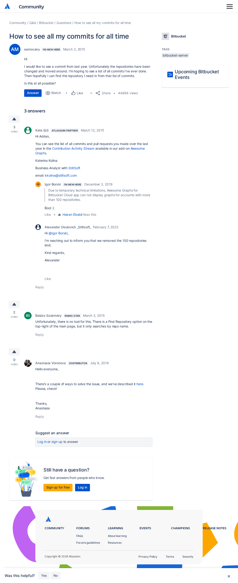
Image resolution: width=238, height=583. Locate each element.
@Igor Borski (58, 233)
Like (48, 214)
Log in (42, 442)
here (139, 384)
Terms (170, 556)
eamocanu (32, 49)
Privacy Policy (148, 556)
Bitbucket (46, 23)
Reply (39, 287)
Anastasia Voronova (50, 363)
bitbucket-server (175, 55)
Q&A (32, 23)
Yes (44, 575)
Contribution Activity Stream (73, 148)
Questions (63, 23)
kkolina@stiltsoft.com (61, 175)
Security (187, 556)
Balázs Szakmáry (48, 315)
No (55, 575)
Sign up (56, 442)
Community (31, 6)
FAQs (79, 536)
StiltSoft (74, 168)
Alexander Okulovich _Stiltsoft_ (68, 227)
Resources (115, 542)
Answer (33, 93)
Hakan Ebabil (72, 214)
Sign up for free (58, 487)
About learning (117, 536)
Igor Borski (53, 184)
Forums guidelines (88, 542)
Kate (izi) (42, 130)
